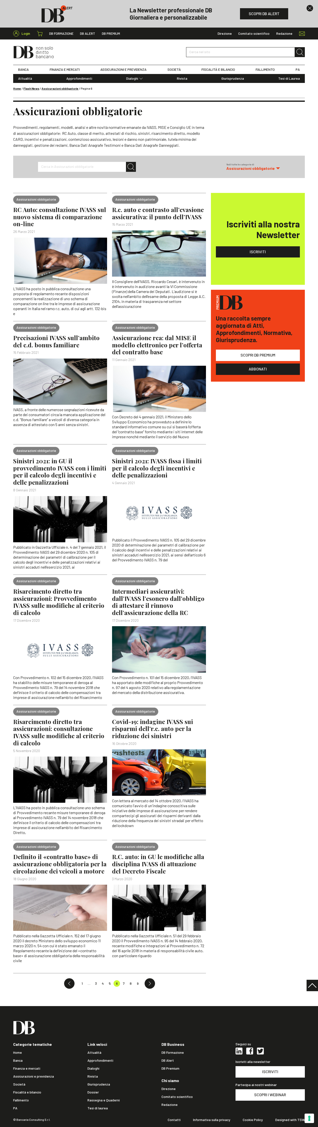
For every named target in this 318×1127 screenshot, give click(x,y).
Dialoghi (132, 78)
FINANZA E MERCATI (65, 70)
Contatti (174, 1120)
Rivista (182, 78)
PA (298, 70)
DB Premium (111, 34)
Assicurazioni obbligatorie (60, 88)
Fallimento (21, 1100)
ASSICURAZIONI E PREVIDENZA (123, 70)
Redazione (284, 34)
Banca (18, 1060)
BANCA (23, 70)
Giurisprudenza (232, 78)
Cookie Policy (253, 1120)
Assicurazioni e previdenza (33, 1076)
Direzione (225, 34)
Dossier (93, 1092)
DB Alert (87, 34)
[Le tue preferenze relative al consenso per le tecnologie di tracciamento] (309, 1118)
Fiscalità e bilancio (27, 1092)
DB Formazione (61, 34)
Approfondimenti (79, 78)
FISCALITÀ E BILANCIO (218, 70)
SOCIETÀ (174, 70)
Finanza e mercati (26, 1068)
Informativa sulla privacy (211, 1120)
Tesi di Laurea (289, 78)
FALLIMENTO (265, 70)
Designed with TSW (290, 1120)
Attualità (25, 78)
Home (17, 88)
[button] (253, 167)
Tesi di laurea (97, 1108)
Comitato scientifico (254, 34)
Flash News (31, 88)
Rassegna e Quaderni (103, 1100)
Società (19, 1084)
